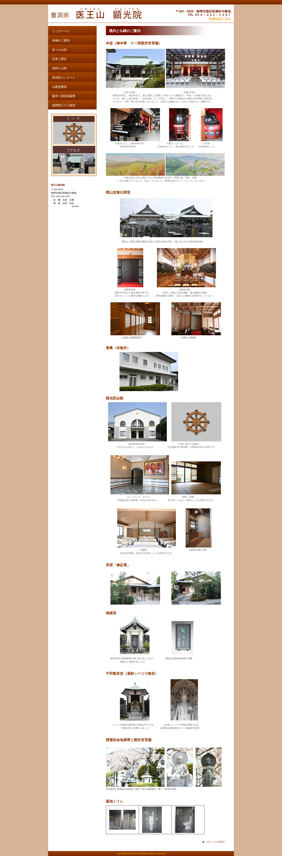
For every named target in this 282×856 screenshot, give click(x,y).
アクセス (74, 160)
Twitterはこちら (220, 18)
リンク (74, 130)
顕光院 (101, 14)
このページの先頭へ (215, 842)
